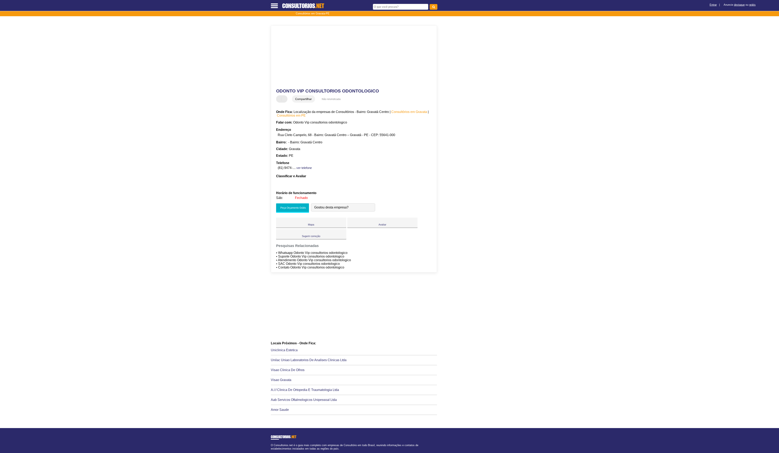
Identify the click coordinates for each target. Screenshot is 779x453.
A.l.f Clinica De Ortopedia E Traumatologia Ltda (305, 390)
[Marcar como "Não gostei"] (284, 99)
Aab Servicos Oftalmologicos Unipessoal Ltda (304, 399)
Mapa (311, 224)
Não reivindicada (331, 99)
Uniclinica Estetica (284, 350)
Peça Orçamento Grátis (293, 207)
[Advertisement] (352, 57)
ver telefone (304, 168)
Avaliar (382, 224)
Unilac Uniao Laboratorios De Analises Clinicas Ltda (308, 360)
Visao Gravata (281, 380)
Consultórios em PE (291, 115)
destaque (739, 4)
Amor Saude (280, 409)
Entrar (713, 4)
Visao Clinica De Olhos (287, 370)
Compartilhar (303, 99)
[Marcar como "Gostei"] (279, 99)
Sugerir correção (311, 236)
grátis (752, 4)
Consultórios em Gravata (409, 112)
